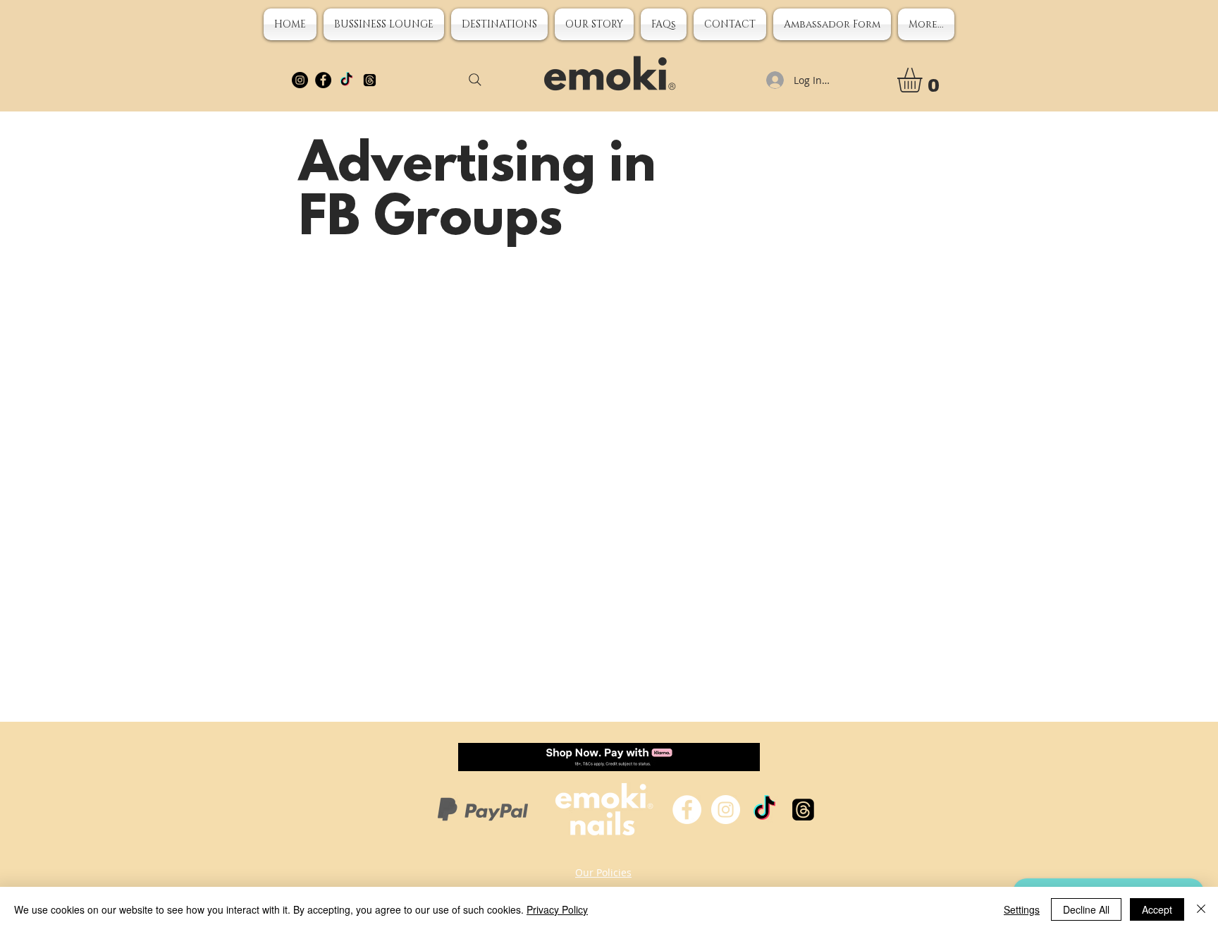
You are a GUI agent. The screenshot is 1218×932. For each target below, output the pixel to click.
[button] (594, 24)
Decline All (1086, 909)
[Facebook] (323, 80)
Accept (1157, 909)
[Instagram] (300, 80)
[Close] (1201, 909)
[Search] (475, 79)
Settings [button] (1022, 909)
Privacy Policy (557, 909)
